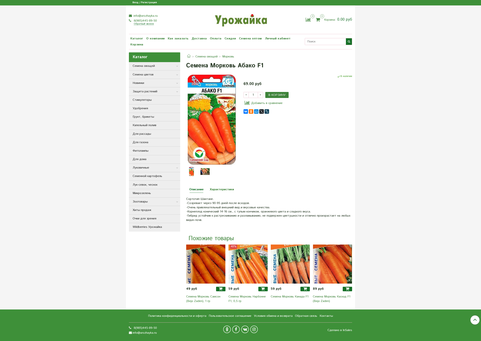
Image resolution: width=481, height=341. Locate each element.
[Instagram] (254, 329)
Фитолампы (140, 151)
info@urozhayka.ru (145, 16)
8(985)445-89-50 (145, 21)
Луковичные (141, 168)
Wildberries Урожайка (147, 227)
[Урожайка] (240, 19)
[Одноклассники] (251, 111)
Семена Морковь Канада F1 (290, 296)
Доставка (199, 38)
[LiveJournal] (267, 111)
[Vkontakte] (245, 329)
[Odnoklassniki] (227, 329)
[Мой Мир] (256, 111)
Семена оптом (250, 38)
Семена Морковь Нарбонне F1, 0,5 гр (247, 298)
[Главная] (189, 56)
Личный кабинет (278, 38)
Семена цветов (143, 74)
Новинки (138, 83)
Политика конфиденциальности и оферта (177, 316)
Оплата (216, 38)
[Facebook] (236, 329)
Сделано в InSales (339, 330)
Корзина (136, 44)
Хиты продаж (142, 210)
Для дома (139, 159)
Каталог (136, 38)
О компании (155, 38)
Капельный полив (144, 125)
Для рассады (142, 134)
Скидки (230, 38)
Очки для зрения (144, 218)
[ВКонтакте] (246, 111)
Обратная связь (306, 316)
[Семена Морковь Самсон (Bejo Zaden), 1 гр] (205, 264)
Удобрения (140, 108)
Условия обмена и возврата (273, 316)
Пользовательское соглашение (230, 316)
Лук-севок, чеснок (145, 185)
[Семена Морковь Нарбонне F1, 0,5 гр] (248, 264)
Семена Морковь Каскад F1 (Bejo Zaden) (331, 298)
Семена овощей (206, 56)
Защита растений (145, 91)
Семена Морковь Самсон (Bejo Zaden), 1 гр (203, 298)
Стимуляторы (142, 100)
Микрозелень (142, 193)
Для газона (140, 142)
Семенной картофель (147, 176)
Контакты (326, 316)
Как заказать (178, 38)
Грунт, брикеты (143, 117)
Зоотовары (140, 201)
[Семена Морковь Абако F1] (212, 119)
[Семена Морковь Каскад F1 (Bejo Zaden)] (332, 264)
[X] (261, 111)
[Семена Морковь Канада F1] (290, 264)
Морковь (228, 56)
